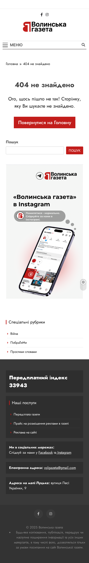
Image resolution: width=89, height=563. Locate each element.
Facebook (45, 452)
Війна (14, 333)
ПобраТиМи (18, 342)
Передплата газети (27, 414)
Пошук (12, 142)
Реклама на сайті (25, 432)
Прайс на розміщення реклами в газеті (41, 423)
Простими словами (23, 351)
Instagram (63, 452)
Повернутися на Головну (44, 122)
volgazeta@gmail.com (60, 467)
